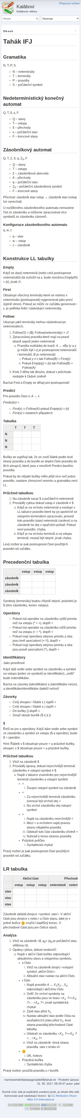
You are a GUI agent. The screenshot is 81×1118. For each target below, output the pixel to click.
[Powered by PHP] (49, 1104)
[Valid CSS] (32, 1108)
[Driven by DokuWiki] (49, 1108)
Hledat (38, 18)
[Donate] (32, 1104)
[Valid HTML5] (65, 1104)
